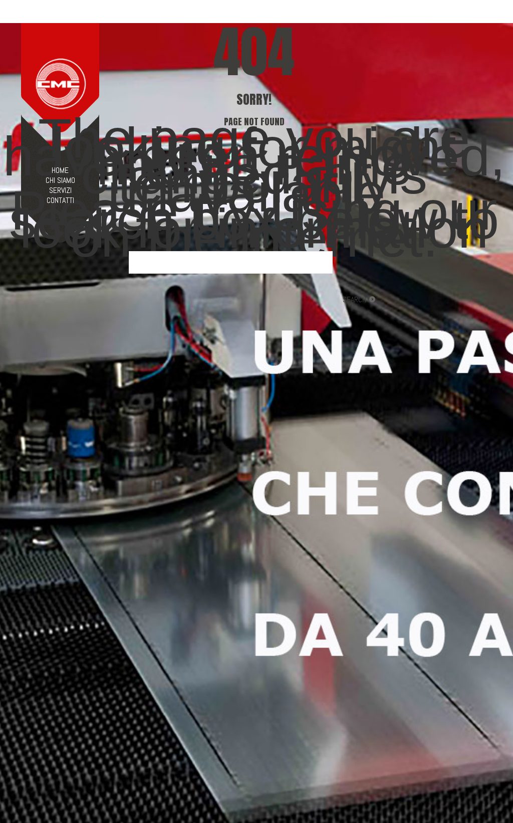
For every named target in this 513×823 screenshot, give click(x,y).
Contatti (60, 200)
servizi (60, 190)
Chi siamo (60, 180)
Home (60, 170)
